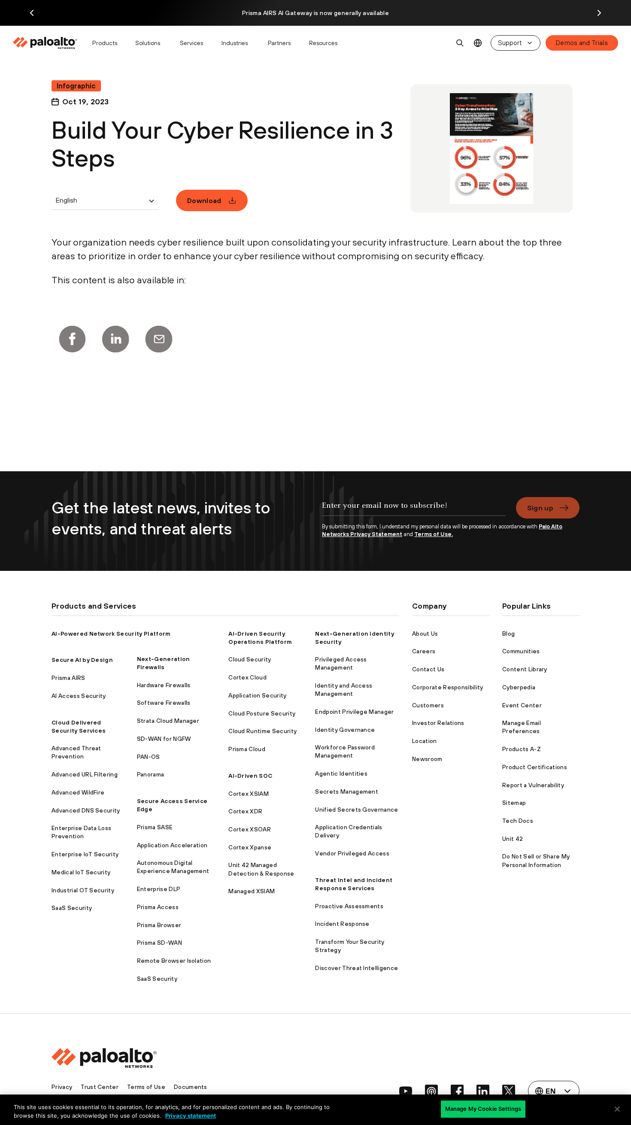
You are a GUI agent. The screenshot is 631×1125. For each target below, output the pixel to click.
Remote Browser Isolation (174, 960)
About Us (425, 633)
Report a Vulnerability (533, 785)
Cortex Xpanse (249, 847)
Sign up (540, 508)
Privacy (62, 1086)
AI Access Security (79, 695)
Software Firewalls (164, 702)
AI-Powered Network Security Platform (111, 633)
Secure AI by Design (82, 659)
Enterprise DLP (158, 888)
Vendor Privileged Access (352, 853)
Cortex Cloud (247, 677)
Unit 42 (512, 838)
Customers (428, 705)
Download (204, 200)
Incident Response (342, 923)
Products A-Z (521, 749)
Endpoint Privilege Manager (354, 711)
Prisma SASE (155, 827)
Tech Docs (517, 820)
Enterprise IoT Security (85, 854)
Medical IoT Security (81, 872)
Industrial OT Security (83, 890)
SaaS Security (72, 907)
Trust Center (99, 1086)
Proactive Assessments (349, 906)
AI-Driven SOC (250, 775)
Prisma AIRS (68, 677)
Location (424, 740)
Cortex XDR (245, 811)
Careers (423, 651)
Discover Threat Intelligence (356, 967)
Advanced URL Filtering (85, 774)
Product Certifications (534, 767)
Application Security (257, 695)
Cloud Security (249, 659)
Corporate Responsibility (447, 687)
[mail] (159, 339)
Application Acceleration (172, 845)
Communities (521, 651)
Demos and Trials (582, 42)
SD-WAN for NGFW (164, 738)
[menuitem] (49, 43)
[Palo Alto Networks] (46, 43)
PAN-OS (148, 756)
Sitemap (514, 802)
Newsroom (427, 758)
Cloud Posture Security (261, 713)
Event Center (522, 705)
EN (477, 43)
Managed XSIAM (251, 891)
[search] (460, 43)
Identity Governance (345, 729)
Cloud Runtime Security (262, 731)
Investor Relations (438, 722)
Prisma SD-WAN (159, 942)
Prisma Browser (159, 925)
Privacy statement (190, 1115)
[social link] (405, 1091)
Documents (190, 1086)
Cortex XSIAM (248, 793)
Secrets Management (346, 791)
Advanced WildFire (78, 792)
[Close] (617, 1109)
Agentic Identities (341, 773)
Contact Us (428, 669)
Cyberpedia (518, 687)
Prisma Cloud (246, 749)
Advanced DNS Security (86, 810)
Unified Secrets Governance (356, 809)
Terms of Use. (433, 534)
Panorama (150, 774)
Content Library (524, 669)
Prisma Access (158, 907)
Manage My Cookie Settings (483, 1108)
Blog (508, 633)
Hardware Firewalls (164, 685)
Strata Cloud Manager (168, 720)
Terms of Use (146, 1086)
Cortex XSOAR (249, 829)
